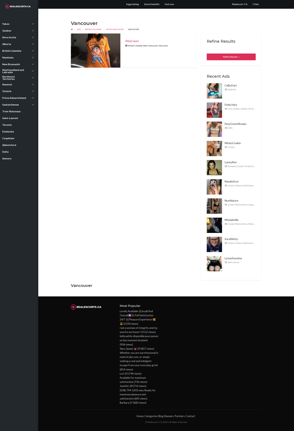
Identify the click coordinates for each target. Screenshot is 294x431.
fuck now (169, 4)
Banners (169, 416)
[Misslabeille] (214, 225)
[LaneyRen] (214, 167)
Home (140, 416)
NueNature (231, 200)
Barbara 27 (126, 402)
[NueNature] (214, 205)
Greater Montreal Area (237, 204)
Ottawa (238, 185)
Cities (256, 4)
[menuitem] (239, 4)
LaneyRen (230, 162)
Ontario (231, 185)
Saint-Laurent (233, 262)
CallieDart (230, 85)
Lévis (230, 109)
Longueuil (252, 204)
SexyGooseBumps (235, 123)
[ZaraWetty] (214, 244)
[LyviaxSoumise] (214, 263)
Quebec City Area (248, 109)
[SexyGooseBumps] (214, 129)
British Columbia (135, 46)
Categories (150, 416)
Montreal (252, 224)
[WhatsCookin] (214, 148)
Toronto (231, 147)
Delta (230, 128)
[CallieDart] (214, 90)
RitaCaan (132, 41)
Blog (161, 416)
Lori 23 (124, 373)
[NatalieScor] (214, 186)
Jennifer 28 (126, 386)
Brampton (232, 166)
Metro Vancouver (150, 46)
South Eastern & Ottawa (253, 185)
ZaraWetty (231, 239)
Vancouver (163, 46)
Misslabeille (231, 219)
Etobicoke (232, 89)
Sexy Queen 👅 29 (130, 348)
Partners (180, 416)
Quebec (236, 109)
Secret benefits (152, 4)
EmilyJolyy (230, 104)
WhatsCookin (232, 143)
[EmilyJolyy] (214, 109)
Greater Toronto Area (246, 166)
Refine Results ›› (231, 56)
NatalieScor (231, 181)
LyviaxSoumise (233, 258)
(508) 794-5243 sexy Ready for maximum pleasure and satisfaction (138, 394)
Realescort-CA (239, 4)
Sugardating (132, 4)
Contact (190, 416)
